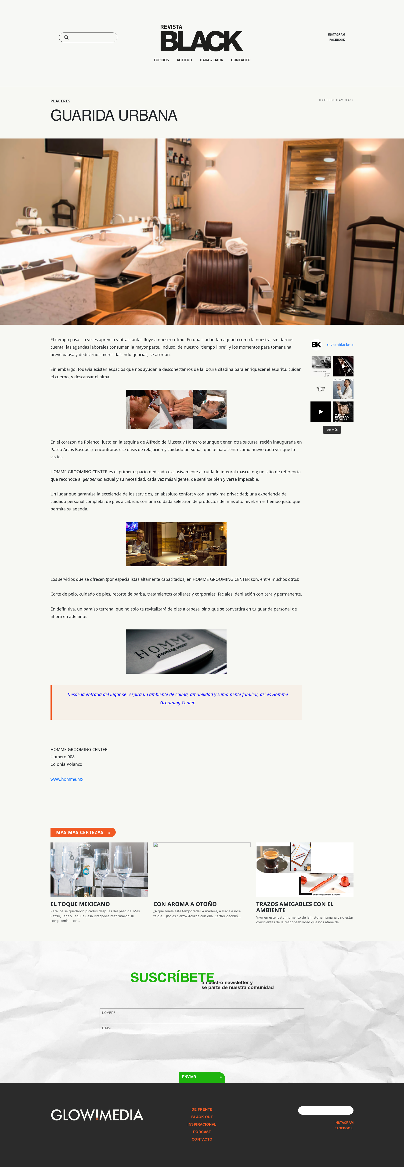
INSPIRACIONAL (202, 1125)
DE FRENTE (202, 1110)
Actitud (184, 60)
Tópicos (161, 60)
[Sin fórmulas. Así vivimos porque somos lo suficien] (343, 389)
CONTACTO (240, 60)
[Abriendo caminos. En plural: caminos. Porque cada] (343, 366)
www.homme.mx (66, 779)
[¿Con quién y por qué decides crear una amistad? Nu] (320, 366)
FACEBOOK (344, 1128)
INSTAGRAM (344, 1123)
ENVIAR (202, 1077)
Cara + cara (211, 60)
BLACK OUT (202, 1117)
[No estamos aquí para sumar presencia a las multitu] (320, 389)
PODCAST (202, 1132)
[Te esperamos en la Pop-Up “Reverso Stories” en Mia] (343, 411)
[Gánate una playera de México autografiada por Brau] (320, 411)
